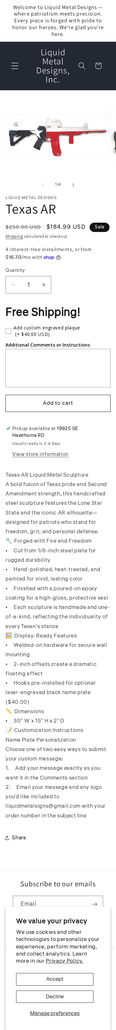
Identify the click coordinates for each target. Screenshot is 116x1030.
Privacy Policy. (64, 961)
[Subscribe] (94, 904)
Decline (55, 996)
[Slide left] (43, 185)
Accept (54, 979)
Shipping (14, 236)
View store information (40, 454)
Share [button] (19, 837)
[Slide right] (73, 185)
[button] (15, 66)
